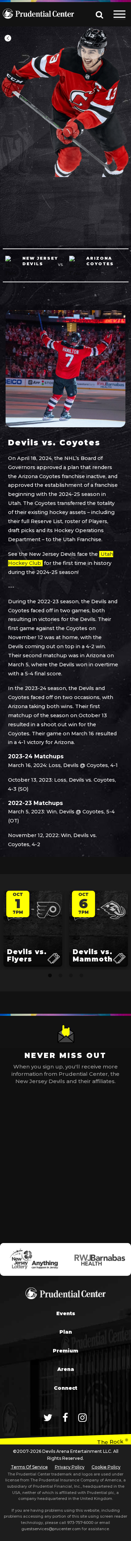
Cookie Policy (106, 1467)
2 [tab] (60, 975)
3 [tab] (70, 975)
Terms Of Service (29, 1467)
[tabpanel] (33, 930)
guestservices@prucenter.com (51, 1528)
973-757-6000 (80, 1522)
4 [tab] (81, 975)
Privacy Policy (70, 1467)
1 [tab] (49, 975)
